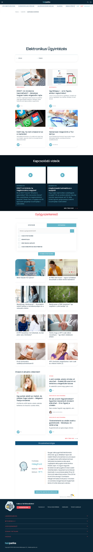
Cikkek (20, 58)
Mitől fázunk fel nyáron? (25, 278)
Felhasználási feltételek (53, 507)
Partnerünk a (63, 497)
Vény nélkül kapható (28, 243)
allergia (59, 6)
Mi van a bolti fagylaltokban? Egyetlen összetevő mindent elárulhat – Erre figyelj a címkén (61, 402)
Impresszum (41, 507)
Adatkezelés (65, 507)
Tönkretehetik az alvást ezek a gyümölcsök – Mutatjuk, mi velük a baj (62, 423)
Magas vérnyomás (71, 6)
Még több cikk (69, 438)
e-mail (18, 128)
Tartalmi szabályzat (76, 507)
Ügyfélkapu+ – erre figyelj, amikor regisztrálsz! (60, 92)
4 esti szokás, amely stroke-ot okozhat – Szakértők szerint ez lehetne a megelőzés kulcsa (62, 381)
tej (18, 393)
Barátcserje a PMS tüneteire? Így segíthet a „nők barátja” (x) (61, 305)
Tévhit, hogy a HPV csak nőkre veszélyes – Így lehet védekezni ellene (61, 335)
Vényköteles (25, 239)
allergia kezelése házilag (46, 6)
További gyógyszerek (46, 254)
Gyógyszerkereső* (11, 526)
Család (51, 128)
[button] (46, 516)
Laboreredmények (11, 516)
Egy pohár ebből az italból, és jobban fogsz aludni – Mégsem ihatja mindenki (30, 398)
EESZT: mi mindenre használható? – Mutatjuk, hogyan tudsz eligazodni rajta (29, 93)
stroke (51, 376)
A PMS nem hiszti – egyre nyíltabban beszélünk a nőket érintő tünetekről (62, 278)
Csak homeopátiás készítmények (31, 246)
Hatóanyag (61, 225)
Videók (40, 58)
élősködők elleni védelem (26, 6)
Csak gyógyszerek (27, 236)
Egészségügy (21, 87)
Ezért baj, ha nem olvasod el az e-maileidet (30, 133)
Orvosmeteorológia (8, 6)
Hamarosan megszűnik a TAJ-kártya (61, 133)
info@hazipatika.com (32, 547)
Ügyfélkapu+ (53, 87)
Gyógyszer (31, 225)
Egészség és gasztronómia (57, 395)
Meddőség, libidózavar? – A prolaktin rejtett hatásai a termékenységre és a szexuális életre (30, 306)
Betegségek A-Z (10, 521)
